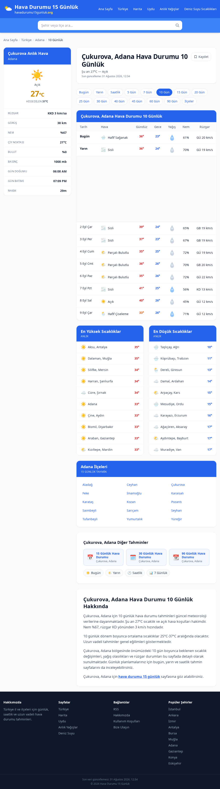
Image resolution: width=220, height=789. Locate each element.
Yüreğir (176, 519)
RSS (116, 709)
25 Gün (84, 101)
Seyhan (176, 510)
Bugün (84, 92)
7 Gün (147, 92)
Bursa (172, 733)
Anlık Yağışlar (169, 9)
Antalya (173, 727)
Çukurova (178, 485)
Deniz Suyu (66, 733)
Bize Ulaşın (121, 727)
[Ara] (177, 25)
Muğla (173, 739)
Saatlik (115, 92)
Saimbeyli (89, 510)
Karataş (87, 502)
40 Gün (119, 101)
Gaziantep (175, 751)
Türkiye (123, 9)
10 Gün (164, 92)
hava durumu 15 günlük (139, 676)
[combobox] (110, 25)
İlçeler (189, 101)
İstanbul (174, 709)
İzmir (172, 721)
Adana (39, 40)
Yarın (99, 92)
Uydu (151, 9)
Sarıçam (132, 510)
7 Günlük (158, 573)
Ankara (173, 715)
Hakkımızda (121, 715)
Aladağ (87, 485)
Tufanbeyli (90, 519)
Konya (172, 757)
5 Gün (131, 92)
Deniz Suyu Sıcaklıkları (200, 9)
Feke (85, 493)
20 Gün (199, 92)
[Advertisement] (146, 189)
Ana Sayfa (105, 9)
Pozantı (176, 502)
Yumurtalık (134, 519)
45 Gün (137, 101)
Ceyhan (132, 485)
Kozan (131, 502)
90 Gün (172, 101)
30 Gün (102, 101)
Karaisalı (177, 493)
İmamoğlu (134, 493)
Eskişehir (174, 763)
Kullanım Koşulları (126, 721)
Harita (137, 9)
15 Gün (182, 92)
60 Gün (155, 101)
